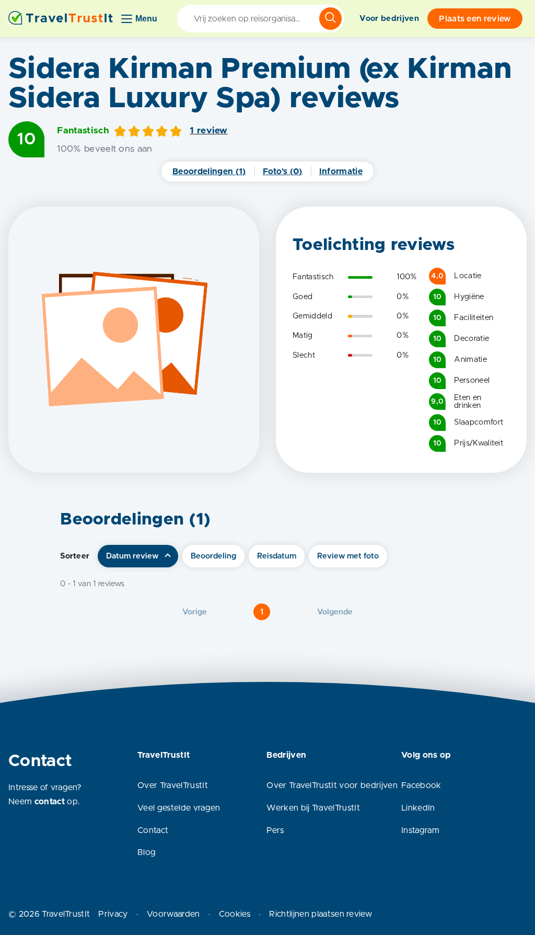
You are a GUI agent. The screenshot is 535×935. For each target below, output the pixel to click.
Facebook (421, 785)
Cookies (234, 914)
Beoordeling (213, 556)
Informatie (341, 171)
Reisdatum (276, 556)
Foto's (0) (283, 171)
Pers (275, 830)
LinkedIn (418, 808)
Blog (146, 852)
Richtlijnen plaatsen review (320, 914)
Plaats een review (474, 19)
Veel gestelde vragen (178, 808)
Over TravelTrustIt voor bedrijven (332, 785)
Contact (152, 830)
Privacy (112, 914)
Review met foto (348, 556)
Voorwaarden (173, 914)
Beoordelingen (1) (209, 171)
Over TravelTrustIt (172, 785)
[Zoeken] (330, 18)
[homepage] (60, 18)
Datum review (132, 556)
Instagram (420, 830)
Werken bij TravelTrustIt (313, 808)
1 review (209, 130)
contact (49, 801)
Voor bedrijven (388, 18)
